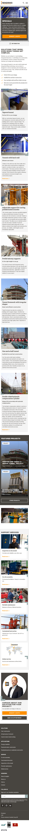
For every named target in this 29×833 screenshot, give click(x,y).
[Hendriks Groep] (6, 2)
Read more (5, 178)
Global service (4, 769)
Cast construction (5, 731)
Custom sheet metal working (8, 737)
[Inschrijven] (26, 796)
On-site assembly (5, 757)
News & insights (5, 776)
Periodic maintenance (6, 766)
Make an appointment (14, 718)
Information (16, 43)
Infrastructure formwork (7, 734)
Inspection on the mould (7, 763)
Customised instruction (6, 760)
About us (3, 779)
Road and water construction (8, 747)
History (3, 782)
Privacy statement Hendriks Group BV (9, 817)
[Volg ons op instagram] (6, 805)
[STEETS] (4, 830)
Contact (3, 785)
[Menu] (27, 3)
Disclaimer (3, 813)
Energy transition (5, 744)
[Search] (23, 3)
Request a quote (14, 36)
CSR (2, 815)
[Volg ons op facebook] (2, 805)
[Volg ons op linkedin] (10, 805)
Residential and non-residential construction (12, 750)
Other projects (14, 500)
